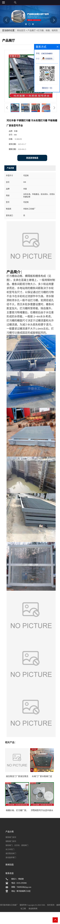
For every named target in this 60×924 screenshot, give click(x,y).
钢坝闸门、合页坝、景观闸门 (17, 845)
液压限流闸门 (11, 854)
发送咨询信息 (32, 158)
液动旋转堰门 (11, 858)
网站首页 (21, 30)
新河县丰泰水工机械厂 (9, 905)
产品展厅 (32, 30)
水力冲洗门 (10, 849)
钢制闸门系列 (11, 841)
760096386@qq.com (24, 887)
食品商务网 (33, 909)
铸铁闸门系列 (11, 837)
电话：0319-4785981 (19, 883)
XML (43, 905)
